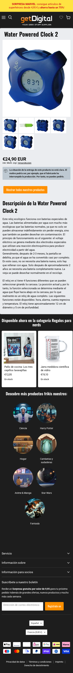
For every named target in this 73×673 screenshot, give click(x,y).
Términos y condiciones (40, 662)
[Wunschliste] (61, 17)
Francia (35, 632)
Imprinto (59, 662)
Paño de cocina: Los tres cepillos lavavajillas (18, 368)
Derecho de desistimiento (36, 665)
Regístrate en (54, 606)
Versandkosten (24, 163)
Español (35, 623)
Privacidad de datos (15, 662)
